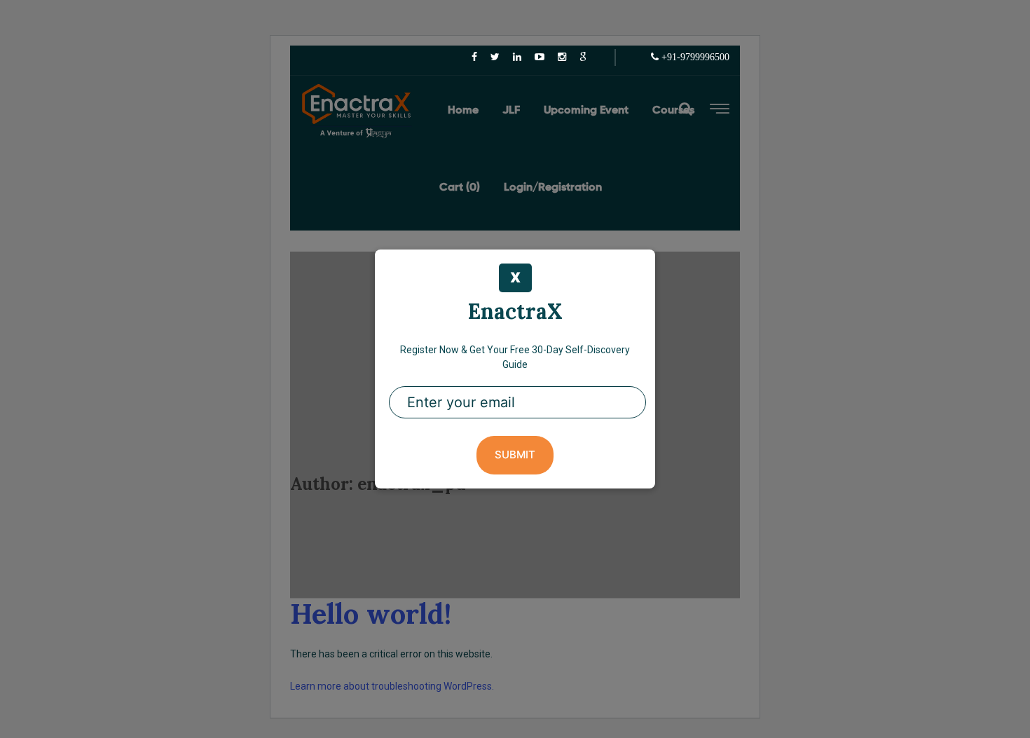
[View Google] (582, 56)
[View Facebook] (474, 56)
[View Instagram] (562, 56)
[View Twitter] (495, 56)
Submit (515, 454)
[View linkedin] (517, 56)
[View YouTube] (539, 56)
